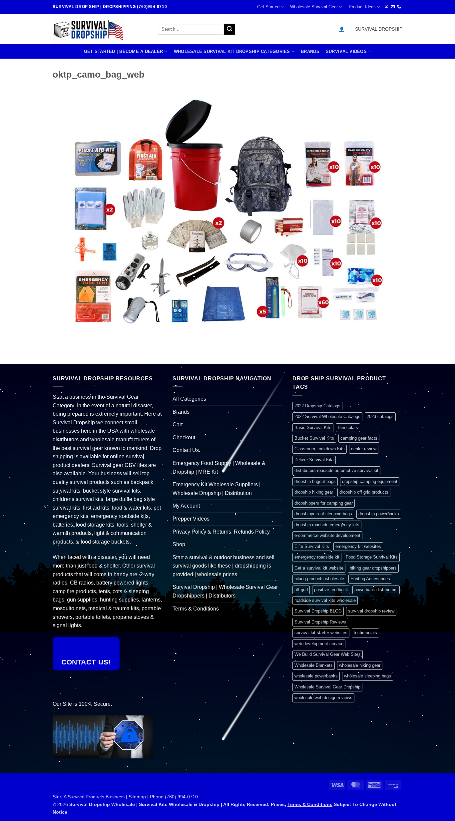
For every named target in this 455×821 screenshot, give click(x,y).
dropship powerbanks (378, 513)
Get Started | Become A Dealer (123, 51)
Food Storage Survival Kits (372, 557)
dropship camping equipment (369, 481)
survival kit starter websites (320, 632)
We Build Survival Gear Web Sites (327, 654)
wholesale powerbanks (316, 675)
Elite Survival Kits (311, 546)
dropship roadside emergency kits (326, 524)
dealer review (363, 448)
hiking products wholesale (319, 578)
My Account (186, 506)
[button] (341, 29)
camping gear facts (358, 438)
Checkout (184, 437)
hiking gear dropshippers (373, 568)
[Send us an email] (393, 7)
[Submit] (229, 29)
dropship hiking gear (313, 492)
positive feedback (331, 589)
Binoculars (348, 427)
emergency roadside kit (316, 557)
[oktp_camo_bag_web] (227, 214)
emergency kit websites (358, 546)
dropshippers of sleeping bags (323, 513)
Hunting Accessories (370, 578)
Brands (310, 51)
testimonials (365, 632)
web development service (318, 643)
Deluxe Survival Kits (314, 459)
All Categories (189, 399)
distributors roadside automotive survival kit (336, 470)
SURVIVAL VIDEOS (346, 51)
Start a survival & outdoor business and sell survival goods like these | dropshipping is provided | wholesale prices (223, 566)
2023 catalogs (380, 416)
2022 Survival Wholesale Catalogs (327, 416)
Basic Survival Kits (312, 427)
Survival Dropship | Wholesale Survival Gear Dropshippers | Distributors (225, 591)
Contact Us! (86, 662)
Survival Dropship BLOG (318, 611)
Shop (179, 544)
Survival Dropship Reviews (320, 621)
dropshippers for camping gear (323, 503)
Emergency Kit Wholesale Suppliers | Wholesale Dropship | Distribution (216, 489)
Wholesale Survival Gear (314, 6)
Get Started (268, 6)
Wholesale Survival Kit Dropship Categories (232, 51)
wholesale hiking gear (359, 665)
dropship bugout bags (315, 481)
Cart (178, 424)
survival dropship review (371, 611)
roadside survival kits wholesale (325, 600)
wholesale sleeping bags (367, 675)
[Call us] (399, 7)
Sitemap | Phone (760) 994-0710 (163, 796)
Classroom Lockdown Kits (319, 448)
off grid (301, 589)
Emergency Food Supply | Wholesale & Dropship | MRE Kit (219, 467)
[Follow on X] (386, 7)
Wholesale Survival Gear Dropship (327, 686)
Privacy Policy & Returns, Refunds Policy (221, 532)
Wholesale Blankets (313, 665)
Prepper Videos (191, 519)
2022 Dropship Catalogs (317, 405)
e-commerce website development (327, 535)
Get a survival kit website (318, 568)
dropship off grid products (363, 492)
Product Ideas (362, 6)
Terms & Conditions (196, 609)
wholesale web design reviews (323, 697)
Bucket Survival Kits (314, 438)
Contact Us (186, 450)
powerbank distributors (376, 589)
